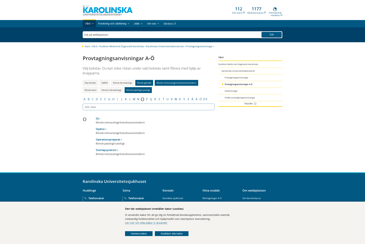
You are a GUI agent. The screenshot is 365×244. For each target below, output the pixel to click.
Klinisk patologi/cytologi (138, 90)
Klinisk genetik (144, 82)
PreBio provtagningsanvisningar (240, 97)
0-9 (205, 99)
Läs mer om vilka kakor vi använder (146, 223)
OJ (97, 118)
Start (87, 46)
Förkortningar (231, 91)
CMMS (104, 82)
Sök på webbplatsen (96, 34)
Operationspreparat (108, 139)
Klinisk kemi (90, 90)
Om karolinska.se (251, 198)
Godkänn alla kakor (172, 233)
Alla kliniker (90, 82)
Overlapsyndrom (106, 150)
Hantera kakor (139, 233)
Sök (271, 34)
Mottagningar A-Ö (212, 198)
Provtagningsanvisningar (199, 46)
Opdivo (100, 129)
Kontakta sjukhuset (173, 198)
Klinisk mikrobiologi (111, 90)
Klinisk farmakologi (122, 82)
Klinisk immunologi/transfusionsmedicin (176, 82)
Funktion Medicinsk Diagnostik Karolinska (121, 46)
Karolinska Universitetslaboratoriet (165, 46)
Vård (94, 46)
